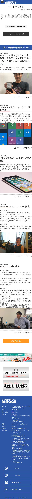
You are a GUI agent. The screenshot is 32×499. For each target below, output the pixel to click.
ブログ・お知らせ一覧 (16, 34)
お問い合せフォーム (16, 489)
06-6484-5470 (16, 482)
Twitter (17, 468)
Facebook (17, 475)
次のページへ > (21, 26)
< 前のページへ (10, 26)
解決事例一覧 (16, 341)
